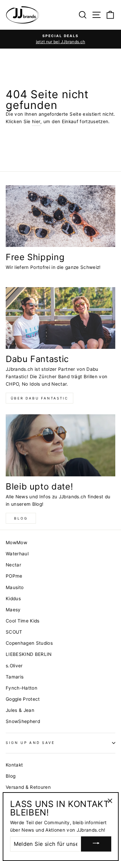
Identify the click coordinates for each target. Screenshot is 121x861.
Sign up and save (30, 743)
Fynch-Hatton (21, 688)
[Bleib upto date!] (60, 445)
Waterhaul (17, 553)
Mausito (15, 587)
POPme (14, 576)
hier (36, 121)
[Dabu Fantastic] (60, 318)
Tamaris (15, 676)
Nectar (13, 564)
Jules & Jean (20, 710)
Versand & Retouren (28, 787)
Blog (21, 518)
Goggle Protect (23, 699)
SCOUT (14, 632)
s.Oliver (14, 665)
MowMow (16, 542)
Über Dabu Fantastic (39, 398)
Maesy (13, 609)
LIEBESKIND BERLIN (29, 654)
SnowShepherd (23, 721)
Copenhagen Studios (29, 643)
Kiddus (13, 598)
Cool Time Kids (23, 620)
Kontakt (14, 765)
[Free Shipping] (60, 216)
